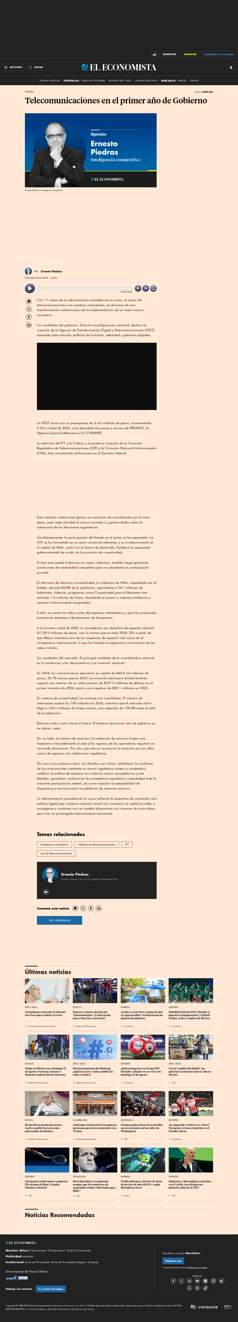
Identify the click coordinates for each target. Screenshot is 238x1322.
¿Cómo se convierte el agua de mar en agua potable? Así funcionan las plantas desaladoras (142, 1015)
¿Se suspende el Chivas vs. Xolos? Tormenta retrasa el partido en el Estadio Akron (189, 1128)
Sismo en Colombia (93, 80)
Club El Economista (79, 1250)
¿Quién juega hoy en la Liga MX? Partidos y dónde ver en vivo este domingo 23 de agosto (141, 1071)
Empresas (125, 1007)
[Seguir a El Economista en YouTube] (197, 1280)
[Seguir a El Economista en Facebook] (173, 1280)
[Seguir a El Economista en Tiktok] (205, 1287)
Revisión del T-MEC (120, 80)
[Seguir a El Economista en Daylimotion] (221, 1280)
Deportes (173, 1007)
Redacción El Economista (86, 1026)
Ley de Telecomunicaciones (56, 853)
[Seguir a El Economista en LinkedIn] (189, 1280)
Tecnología (79, 1176)
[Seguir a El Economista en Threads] (197, 1287)
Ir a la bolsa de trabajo (50, 1289)
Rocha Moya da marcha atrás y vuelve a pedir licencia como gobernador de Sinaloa (44, 1128)
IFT (127, 844)
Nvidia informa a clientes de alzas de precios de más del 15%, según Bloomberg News (142, 1184)
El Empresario (80, 1120)
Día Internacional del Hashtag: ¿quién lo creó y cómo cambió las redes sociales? (93, 1071)
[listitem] (30, 288)
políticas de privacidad (197, 1267)
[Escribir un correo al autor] (46, 892)
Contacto (93, 1262)
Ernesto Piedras (51, 271)
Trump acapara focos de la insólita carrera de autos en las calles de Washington (142, 1128)
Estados (29, 1063)
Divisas (194, 80)
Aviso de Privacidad (37, 1262)
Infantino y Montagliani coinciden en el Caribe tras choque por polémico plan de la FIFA (190, 1184)
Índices (182, 80)
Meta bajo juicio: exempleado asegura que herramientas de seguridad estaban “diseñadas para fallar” (94, 1186)
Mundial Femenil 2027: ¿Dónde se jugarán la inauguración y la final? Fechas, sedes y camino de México (190, 1015)
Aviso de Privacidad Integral (68, 1262)
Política (77, 1007)
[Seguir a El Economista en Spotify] (205, 1280)
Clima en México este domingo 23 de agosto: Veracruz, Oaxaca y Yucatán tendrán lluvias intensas (46, 1071)
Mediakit (28, 1256)
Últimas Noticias (49, 80)
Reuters (127, 1195)
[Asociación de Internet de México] (228, 1307)
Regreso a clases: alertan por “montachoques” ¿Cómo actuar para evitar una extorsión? (92, 1015)
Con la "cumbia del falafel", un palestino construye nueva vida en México (190, 1071)
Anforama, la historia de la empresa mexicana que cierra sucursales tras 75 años (95, 1128)
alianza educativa (146, 80)
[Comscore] (204, 1307)
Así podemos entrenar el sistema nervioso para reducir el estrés (45, 1013)
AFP (173, 1083)
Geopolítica (127, 1120)
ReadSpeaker (126, 291)
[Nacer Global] (17, 1278)
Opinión (29, 92)
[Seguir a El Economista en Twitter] (181, 1280)
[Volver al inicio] (75, 1242)
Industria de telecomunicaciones (96, 844)
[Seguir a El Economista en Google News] (189, 1287)
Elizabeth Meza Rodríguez (86, 1139)
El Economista (37, 1250)
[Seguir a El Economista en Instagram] (213, 1280)
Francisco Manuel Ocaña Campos (42, 1026)
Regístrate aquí (173, 1261)
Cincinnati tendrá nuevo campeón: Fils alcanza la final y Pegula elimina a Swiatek (46, 1184)
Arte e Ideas (31, 1007)
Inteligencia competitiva (54, 844)
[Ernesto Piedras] (28, 271)
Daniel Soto (128, 1026)
